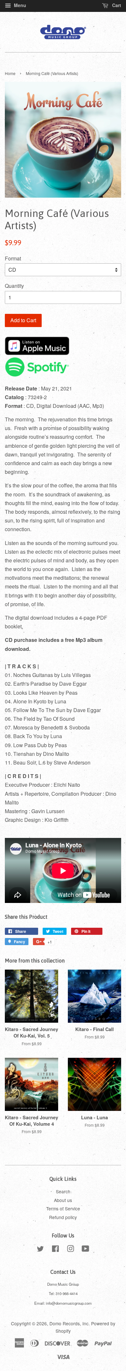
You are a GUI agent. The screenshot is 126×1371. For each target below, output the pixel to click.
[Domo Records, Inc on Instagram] (70, 1249)
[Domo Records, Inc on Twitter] (40, 1249)
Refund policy (63, 1217)
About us (63, 1200)
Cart (116, 5)
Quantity (14, 285)
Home (10, 73)
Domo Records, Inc (69, 1323)
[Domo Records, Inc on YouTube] (85, 1249)
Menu (19, 5)
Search (63, 1191)
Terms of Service (63, 1208)
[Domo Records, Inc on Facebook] (55, 1249)
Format (13, 258)
